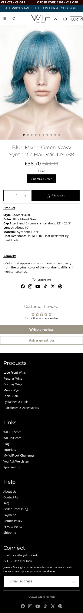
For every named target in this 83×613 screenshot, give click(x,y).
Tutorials (9, 450)
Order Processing (15, 509)
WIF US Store (12, 432)
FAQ (6, 503)
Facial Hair (10, 396)
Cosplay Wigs (12, 384)
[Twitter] (52, 286)
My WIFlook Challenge (18, 455)
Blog (6, 444)
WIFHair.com (12, 438)
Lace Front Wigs (14, 372)
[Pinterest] (60, 286)
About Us (9, 491)
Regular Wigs (12, 378)
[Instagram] (30, 286)
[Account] (55, 18)
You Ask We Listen (16, 461)
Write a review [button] (41, 329)
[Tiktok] (45, 286)
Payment (9, 515)
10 (59, 135)
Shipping (9, 532)
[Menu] (5, 19)
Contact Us (11, 497)
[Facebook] (22, 286)
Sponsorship (12, 467)
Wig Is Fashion (46, 596)
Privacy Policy (12, 527)
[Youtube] (37, 286)
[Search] (14, 18)
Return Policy (12, 521)
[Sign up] (73, 582)
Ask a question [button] (41, 340)
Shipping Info (44, 280)
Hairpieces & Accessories (21, 408)
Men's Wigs (11, 390)
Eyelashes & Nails (16, 402)
